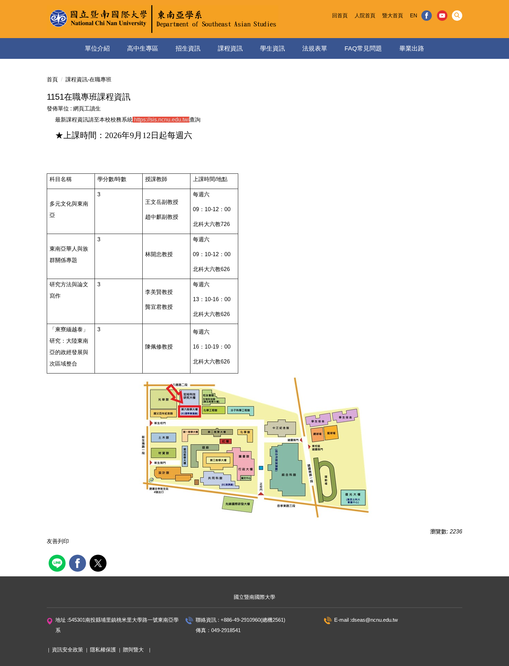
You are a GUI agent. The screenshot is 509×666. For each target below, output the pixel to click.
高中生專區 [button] (142, 48)
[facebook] (78, 562)
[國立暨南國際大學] (162, 19)
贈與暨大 (133, 649)
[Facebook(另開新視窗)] (426, 15)
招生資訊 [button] (188, 48)
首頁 (52, 79)
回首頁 (340, 15)
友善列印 (58, 541)
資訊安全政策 (67, 649)
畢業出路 (411, 48)
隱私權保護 (103, 649)
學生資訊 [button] (272, 48)
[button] (457, 15)
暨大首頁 (392, 15)
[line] (58, 562)
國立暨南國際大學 (254, 597)
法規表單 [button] (314, 48)
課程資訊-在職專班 (88, 79)
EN (413, 15)
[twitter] (98, 562)
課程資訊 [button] (230, 48)
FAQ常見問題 (363, 48)
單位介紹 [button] (97, 48)
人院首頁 (365, 15)
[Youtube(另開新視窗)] (442, 15)
